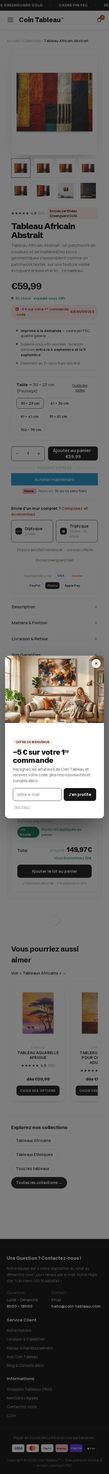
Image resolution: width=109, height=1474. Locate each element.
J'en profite (80, 794)
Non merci (22, 807)
